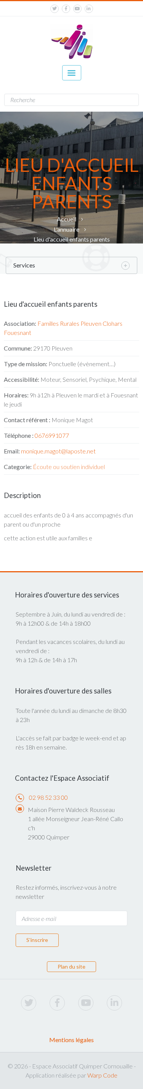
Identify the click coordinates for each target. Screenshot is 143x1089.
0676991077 (52, 435)
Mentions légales (71, 1039)
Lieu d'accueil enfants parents (72, 239)
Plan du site (71, 966)
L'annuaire (66, 229)
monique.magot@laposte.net (58, 451)
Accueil (66, 219)
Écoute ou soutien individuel (69, 466)
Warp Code (102, 1075)
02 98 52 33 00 (48, 797)
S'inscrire (37, 940)
